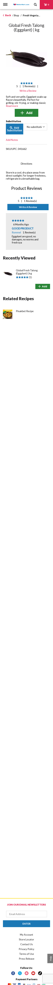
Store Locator (26, 939)
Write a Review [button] (28, 90)
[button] (26, 113)
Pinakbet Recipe (25, 311)
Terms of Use (26, 953)
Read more (12, 105)
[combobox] (36, 127)
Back (8, 15)
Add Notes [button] (12, 139)
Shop (16, 15)
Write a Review (28, 207)
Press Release (26, 958)
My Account (26, 934)
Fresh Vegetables (33, 15)
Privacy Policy (26, 949)
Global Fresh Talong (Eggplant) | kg (27, 272)
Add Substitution (14, 129)
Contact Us (26, 944)
